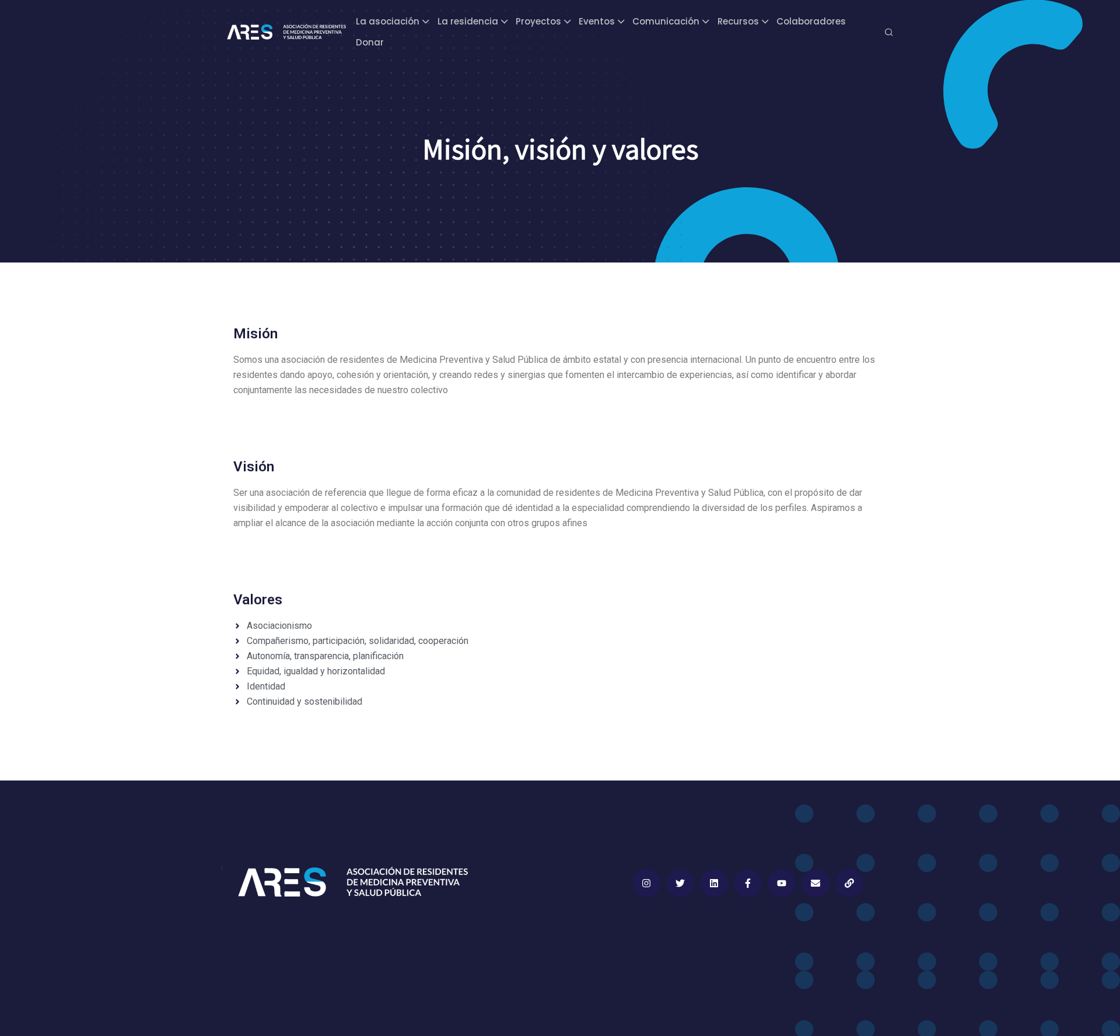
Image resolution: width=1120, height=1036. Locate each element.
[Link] (849, 883)
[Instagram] (646, 883)
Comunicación (665, 21)
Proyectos (538, 21)
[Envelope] (816, 883)
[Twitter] (680, 883)
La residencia (468, 21)
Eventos (597, 21)
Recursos (738, 21)
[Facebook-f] (748, 883)
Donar (370, 42)
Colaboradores (811, 21)
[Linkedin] (714, 883)
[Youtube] (782, 883)
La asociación (387, 21)
